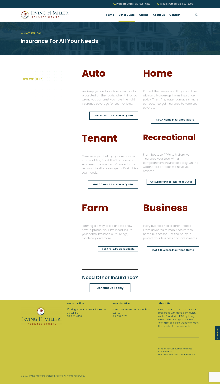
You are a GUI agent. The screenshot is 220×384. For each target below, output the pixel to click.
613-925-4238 (74, 316)
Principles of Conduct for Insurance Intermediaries (175, 350)
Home (110, 15)
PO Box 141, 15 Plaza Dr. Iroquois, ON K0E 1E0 (131, 311)
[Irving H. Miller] (45, 14)
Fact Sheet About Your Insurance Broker (177, 354)
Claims (143, 15)
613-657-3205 (120, 316)
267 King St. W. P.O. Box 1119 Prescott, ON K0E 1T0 (86, 311)
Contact (174, 15)
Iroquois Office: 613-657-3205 (176, 4)
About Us (159, 15)
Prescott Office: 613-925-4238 (133, 4)
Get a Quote (127, 15)
